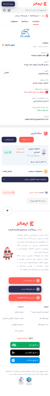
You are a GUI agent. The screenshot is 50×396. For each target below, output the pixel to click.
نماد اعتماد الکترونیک (40, 107)
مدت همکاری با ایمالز (40, 98)
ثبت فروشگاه (43, 324)
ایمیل (46, 116)
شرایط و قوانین (17, 324)
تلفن (46, 71)
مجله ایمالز (19, 312)
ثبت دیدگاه (26, 140)
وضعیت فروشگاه (41, 89)
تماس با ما (19, 331)
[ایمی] (8, 253)
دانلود (25, 338)
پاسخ (6, 152)
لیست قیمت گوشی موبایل (13, 318)
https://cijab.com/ (38, 55)
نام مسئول (44, 80)
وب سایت (44, 52)
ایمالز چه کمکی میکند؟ (39, 312)
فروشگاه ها (44, 318)
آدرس (46, 62)
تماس (6, 72)
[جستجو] (4, 10)
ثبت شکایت (9, 140)
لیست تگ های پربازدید (37, 201)
